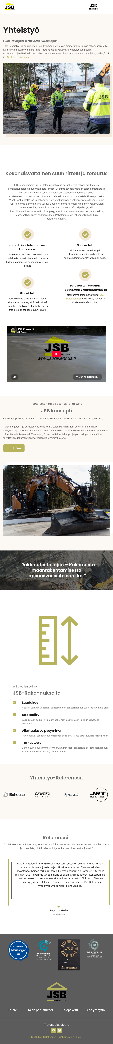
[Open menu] (106, 7)
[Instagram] (59, 1030)
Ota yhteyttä (96, 1010)
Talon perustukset (40, 1010)
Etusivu (13, 1010)
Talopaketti (70, 1010)
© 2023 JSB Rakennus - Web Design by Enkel (56, 1037)
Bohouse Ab (59, 914)
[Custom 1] (93, 7)
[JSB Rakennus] (9, 7)
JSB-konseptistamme (18, 57)
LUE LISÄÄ (14, 448)
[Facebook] (53, 1030)
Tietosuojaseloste (56, 1024)
